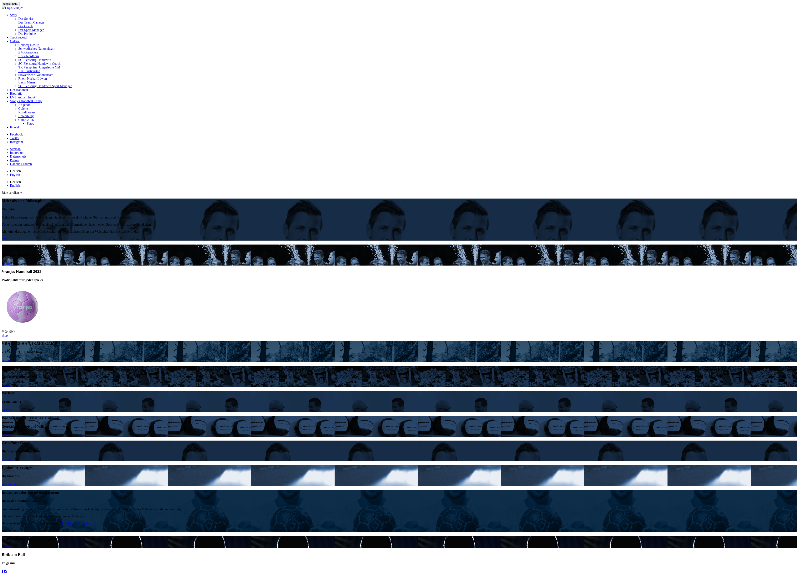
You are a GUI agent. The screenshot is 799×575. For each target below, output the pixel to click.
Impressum (17, 152)
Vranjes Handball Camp (26, 101)
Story (13, 15)
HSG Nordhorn (28, 56)
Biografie (16, 93)
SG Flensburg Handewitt (34, 60)
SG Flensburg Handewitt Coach (39, 63)
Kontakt (15, 127)
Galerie (15, 41)
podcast (7, 434)
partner (6, 410)
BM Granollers (28, 52)
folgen (6, 546)
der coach (8, 360)
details (6, 263)
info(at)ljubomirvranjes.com (78, 523)
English (15, 174)
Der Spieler (25, 18)
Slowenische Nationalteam (35, 75)
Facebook (16, 134)
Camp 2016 (26, 120)
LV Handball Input (22, 97)
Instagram (16, 142)
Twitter (14, 138)
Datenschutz (18, 156)
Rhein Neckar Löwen (32, 78)
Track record (18, 37)
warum (6, 459)
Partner (14, 160)
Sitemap (15, 149)
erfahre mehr (10, 484)
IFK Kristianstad (29, 71)
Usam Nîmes (26, 82)
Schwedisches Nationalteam (36, 48)
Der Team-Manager (31, 22)
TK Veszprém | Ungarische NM (39, 67)
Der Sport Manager (31, 30)
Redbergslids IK (29, 45)
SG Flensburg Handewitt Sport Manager (45, 86)
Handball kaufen (21, 164)
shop (5, 335)
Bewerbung (26, 116)
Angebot (24, 105)
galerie (6, 385)
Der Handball (19, 90)
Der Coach (25, 26)
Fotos (30, 123)
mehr (5, 238)
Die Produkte (27, 33)
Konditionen (26, 112)
